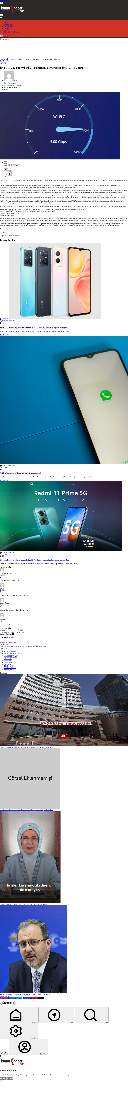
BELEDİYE (8, 660)
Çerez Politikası (16, 646)
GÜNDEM (7, 664)
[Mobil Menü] (1, 3)
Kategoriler (3, 642)
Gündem (7, 23)
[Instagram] (2, 1)
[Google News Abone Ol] (11, 166)
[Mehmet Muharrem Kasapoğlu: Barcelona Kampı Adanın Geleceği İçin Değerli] (33, 993)
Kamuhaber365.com (8, 320)
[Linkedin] (4, 1)
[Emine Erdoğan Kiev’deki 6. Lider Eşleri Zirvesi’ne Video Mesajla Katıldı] (30, 902)
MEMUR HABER (10, 651)
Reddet (10, 1078)
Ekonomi (7, 28)
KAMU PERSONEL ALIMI (13, 653)
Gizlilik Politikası (5, 646)
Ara (21, 630)
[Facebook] (1, 1)
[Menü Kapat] (1, 36)
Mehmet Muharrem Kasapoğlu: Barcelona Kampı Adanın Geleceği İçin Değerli (25, 994)
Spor (5, 30)
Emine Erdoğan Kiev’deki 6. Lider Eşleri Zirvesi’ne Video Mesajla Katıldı (23, 904)
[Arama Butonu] (1, 15)
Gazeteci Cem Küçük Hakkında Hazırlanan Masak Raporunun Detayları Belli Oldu (26, 810)
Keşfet (6, 21)
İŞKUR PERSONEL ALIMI (13, 655)
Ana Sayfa (3, 59)
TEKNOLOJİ (12, 59)
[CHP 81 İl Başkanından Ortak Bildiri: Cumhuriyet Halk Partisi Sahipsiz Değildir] (64, 745)
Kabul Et (3, 1078)
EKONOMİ (8, 662)
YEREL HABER (9, 669)
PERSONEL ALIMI (10, 657)
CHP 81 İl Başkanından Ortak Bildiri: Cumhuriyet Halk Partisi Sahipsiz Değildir (25, 747)
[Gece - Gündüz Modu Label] (4, 1052)
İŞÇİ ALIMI (8, 659)
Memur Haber (8, 25)
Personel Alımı (8, 26)
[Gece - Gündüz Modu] (2, 18)
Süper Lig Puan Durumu (12, 32)
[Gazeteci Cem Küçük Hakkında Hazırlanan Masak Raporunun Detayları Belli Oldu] (30, 808)
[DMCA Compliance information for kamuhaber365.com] (8, 1005)
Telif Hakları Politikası (29, 646)
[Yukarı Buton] (0, 1056)
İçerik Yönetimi (41, 646)
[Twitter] (6, 1)
